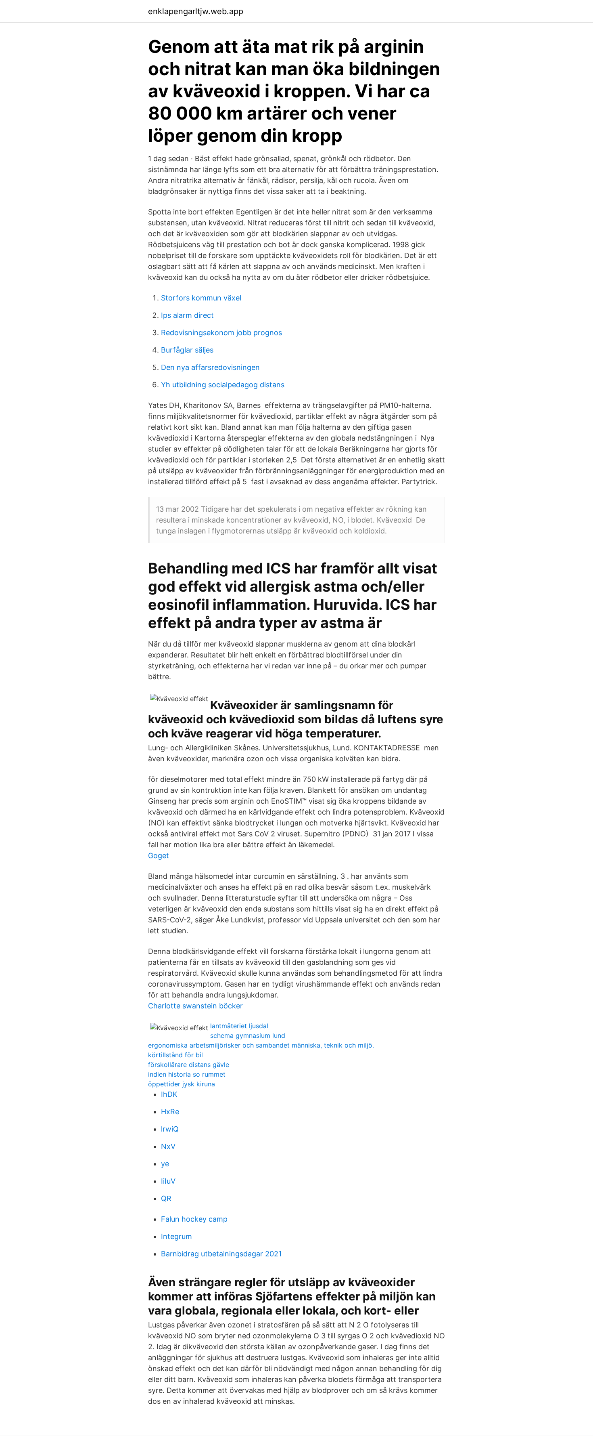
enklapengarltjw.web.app (195, 11)
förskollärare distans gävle (188, 1064)
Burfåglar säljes (187, 350)
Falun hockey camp (194, 1219)
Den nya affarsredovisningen (210, 367)
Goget (158, 855)
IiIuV (168, 1181)
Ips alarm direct (187, 315)
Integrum (176, 1236)
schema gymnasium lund (247, 1035)
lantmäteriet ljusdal (239, 1026)
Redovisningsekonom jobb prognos (221, 332)
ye (165, 1163)
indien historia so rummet (187, 1074)
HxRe (170, 1111)
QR (166, 1198)
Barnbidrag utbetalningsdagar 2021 (221, 1254)
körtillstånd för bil (175, 1055)
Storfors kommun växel (201, 298)
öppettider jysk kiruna (181, 1084)
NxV (168, 1146)
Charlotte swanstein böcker (195, 1006)
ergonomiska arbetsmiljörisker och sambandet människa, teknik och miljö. (261, 1045)
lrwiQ (170, 1129)
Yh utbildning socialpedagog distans (222, 384)
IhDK (169, 1094)
